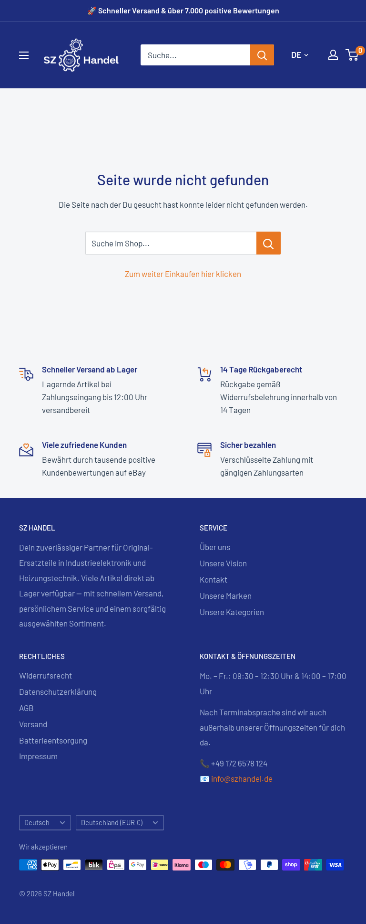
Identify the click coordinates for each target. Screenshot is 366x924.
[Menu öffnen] (24, 55)
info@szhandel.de (242, 778)
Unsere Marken (226, 595)
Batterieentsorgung (53, 740)
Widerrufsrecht (45, 675)
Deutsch (37, 822)
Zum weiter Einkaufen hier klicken (183, 273)
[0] (352, 55)
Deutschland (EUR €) (111, 822)
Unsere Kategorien (232, 611)
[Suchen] (262, 54)
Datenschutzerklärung (58, 691)
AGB (26, 707)
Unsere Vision (223, 563)
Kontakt (213, 579)
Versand (33, 724)
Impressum (38, 756)
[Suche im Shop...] (268, 243)
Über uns (215, 547)
